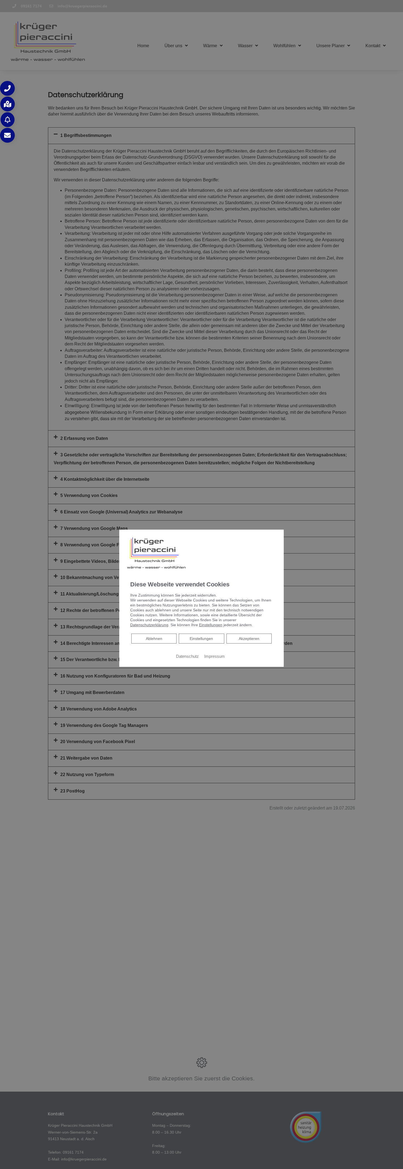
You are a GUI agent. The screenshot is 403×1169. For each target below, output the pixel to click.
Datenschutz (187, 656)
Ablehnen (154, 638)
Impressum (214, 656)
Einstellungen (201, 638)
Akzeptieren (249, 638)
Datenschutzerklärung (149, 625)
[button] (7, 88)
